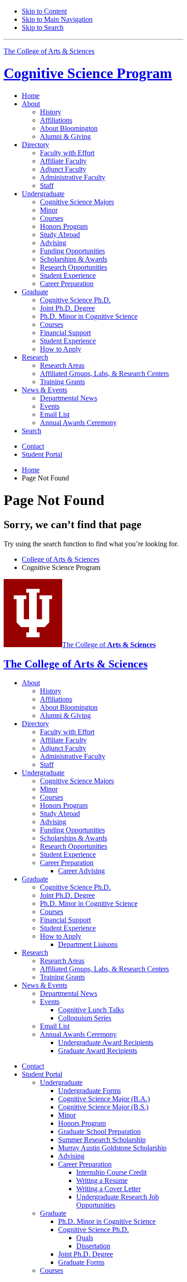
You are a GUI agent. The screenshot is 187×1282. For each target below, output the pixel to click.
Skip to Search (43, 27)
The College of (109, 644)
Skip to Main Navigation (57, 19)
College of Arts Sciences (60, 559)
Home (30, 95)
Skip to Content (44, 11)
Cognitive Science (88, 73)
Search (31, 431)
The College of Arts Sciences (49, 51)
